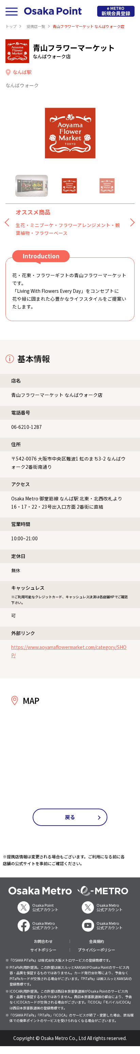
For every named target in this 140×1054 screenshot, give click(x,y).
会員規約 (96, 941)
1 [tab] (31, 186)
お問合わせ (43, 941)
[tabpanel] (70, 133)
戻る (70, 816)
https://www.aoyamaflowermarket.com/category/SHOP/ (68, 651)
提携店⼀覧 (36, 26)
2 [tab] (69, 186)
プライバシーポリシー (96, 950)
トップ (11, 26)
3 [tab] (107, 186)
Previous (8, 222)
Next (131, 222)
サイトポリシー (43, 950)
